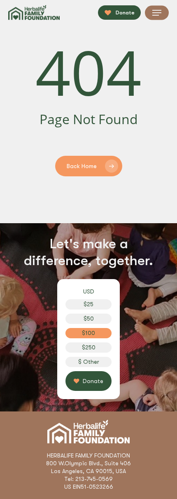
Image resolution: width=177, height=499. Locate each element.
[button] (157, 13)
